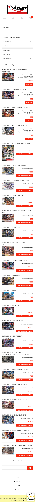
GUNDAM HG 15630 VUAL (11, 306)
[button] (4, 18)
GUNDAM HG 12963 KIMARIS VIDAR (14, 90)
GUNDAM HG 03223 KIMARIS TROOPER (15, 180)
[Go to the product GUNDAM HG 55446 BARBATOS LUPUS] (8, 375)
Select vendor (5, 27)
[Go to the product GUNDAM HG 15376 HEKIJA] (8, 281)
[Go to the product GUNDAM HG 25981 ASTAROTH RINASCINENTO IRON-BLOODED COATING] (8, 359)
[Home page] (17, 9)
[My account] (22, 18)
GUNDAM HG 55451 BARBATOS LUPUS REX (16, 108)
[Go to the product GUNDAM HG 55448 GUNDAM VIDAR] (8, 390)
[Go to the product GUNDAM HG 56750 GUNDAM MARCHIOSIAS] (8, 450)
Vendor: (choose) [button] (7, 41)
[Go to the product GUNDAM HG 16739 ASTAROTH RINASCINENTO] (8, 343)
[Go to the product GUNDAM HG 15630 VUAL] (8, 311)
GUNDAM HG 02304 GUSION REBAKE (14, 165)
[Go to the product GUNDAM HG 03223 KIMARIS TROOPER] (8, 186)
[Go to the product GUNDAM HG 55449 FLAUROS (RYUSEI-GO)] (8, 405)
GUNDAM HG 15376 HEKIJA (11, 275)
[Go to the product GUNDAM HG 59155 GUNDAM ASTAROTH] (8, 131)
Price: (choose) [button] (6, 50)
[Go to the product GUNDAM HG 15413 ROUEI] (8, 296)
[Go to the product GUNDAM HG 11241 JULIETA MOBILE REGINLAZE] (8, 77)
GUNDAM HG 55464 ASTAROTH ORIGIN (15, 430)
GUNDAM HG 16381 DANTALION (13, 321)
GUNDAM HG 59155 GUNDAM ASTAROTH (16, 126)
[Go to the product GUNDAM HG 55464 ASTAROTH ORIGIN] (8, 435)
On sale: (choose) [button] (7, 58)
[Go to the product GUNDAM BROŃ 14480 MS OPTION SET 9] (8, 153)
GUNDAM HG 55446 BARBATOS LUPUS (15, 370)
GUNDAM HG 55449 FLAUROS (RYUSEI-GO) (16, 400)
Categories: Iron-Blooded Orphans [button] (11, 37)
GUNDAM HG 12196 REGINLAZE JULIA (15, 260)
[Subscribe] (30, 468)
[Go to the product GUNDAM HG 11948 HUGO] (8, 233)
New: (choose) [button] (6, 54)
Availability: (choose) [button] (8, 46)
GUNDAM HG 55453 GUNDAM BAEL (14, 415)
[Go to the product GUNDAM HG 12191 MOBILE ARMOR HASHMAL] (8, 251)
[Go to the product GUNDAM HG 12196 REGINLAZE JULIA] (8, 265)
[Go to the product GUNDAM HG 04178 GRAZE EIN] (8, 201)
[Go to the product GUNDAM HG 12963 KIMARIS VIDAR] (8, 95)
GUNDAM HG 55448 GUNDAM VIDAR (14, 385)
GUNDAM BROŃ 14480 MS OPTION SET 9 (16, 144)
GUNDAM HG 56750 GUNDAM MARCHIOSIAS (17, 445)
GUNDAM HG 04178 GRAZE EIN (12, 196)
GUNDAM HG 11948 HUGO (11, 228)
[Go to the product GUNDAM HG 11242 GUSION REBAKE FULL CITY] (8, 218)
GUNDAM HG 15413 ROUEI (11, 291)
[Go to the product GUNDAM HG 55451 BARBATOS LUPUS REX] (8, 113)
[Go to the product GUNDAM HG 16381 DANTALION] (8, 326)
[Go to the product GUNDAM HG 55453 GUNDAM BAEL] (8, 420)
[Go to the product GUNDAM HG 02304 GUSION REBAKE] (8, 171)
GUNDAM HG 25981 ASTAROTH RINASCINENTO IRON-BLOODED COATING (16, 354)
